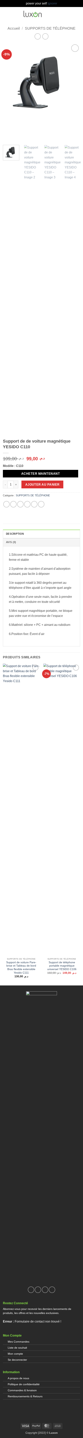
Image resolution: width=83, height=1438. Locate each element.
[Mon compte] (65, 14)
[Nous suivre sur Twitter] (45, 1290)
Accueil (14, 28)
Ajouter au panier (42, 484)
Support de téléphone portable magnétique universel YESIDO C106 (61, 966)
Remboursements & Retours (25, 1396)
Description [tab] (15, 533)
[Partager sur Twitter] (20, 504)
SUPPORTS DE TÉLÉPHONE (50, 28)
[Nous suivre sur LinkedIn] (52, 1290)
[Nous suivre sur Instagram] (38, 1290)
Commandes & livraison (22, 1390)
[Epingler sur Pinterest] (34, 504)
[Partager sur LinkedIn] (41, 504)
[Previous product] (45, 36)
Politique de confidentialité (24, 1384)
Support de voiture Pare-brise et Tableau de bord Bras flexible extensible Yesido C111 (21, 967)
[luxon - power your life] (33, 14)
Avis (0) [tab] (11, 542)
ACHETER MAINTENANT (40, 473)
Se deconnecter (17, 1359)
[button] (58, 13)
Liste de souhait (17, 1347)
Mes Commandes (18, 1341)
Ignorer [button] (52, 3)
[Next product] (38, 36)
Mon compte (15, 1353)
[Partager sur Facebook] (13, 504)
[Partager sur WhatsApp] (6, 504)
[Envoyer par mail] (27, 504)
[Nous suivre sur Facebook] (31, 1290)
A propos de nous (18, 1378)
